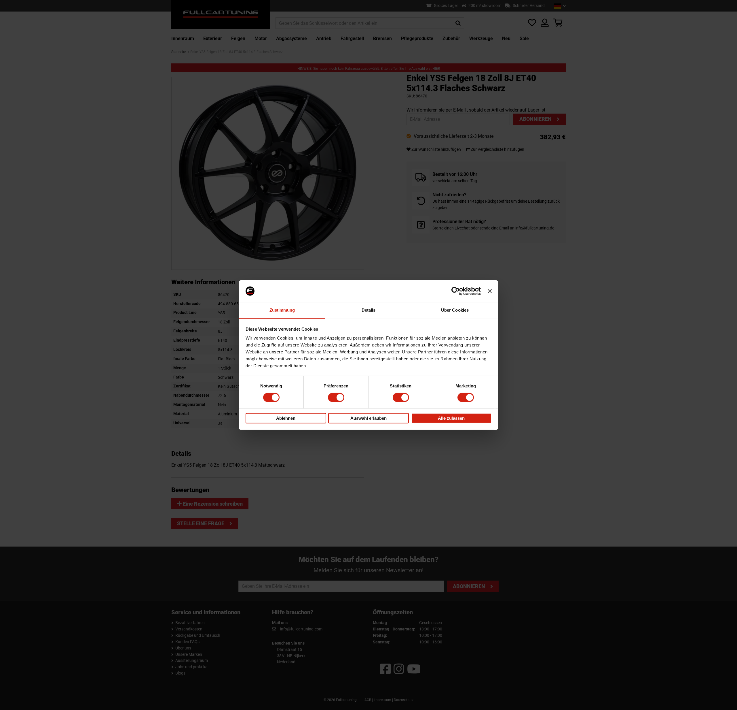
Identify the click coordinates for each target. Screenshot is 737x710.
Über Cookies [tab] (455, 310)
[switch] (336, 397)
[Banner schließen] (490, 291)
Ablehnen (285, 418)
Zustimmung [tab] (282, 310)
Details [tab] (369, 310)
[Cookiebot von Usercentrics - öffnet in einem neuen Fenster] (455, 291)
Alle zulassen (451, 418)
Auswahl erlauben (368, 418)
